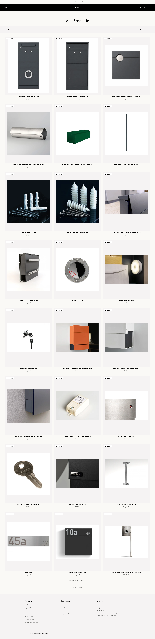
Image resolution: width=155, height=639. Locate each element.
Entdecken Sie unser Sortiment (77, 2)
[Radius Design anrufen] (145, 7)
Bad (26, 611)
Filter (8, 29)
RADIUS (77, 7)
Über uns (99, 605)
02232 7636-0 (100, 611)
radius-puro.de (65, 611)
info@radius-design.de (103, 608)
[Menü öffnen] (6, 7)
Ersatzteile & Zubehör (31, 623)
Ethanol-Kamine (29, 617)
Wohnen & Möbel (30, 620)
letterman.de (64, 605)
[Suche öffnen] (141, 7)
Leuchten (27, 614)
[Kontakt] (149, 7)
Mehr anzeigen (77, 587)
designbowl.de (64, 614)
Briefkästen (28, 605)
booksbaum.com (65, 608)
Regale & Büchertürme (31, 608)
